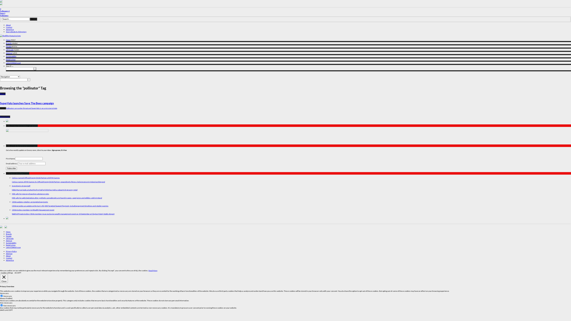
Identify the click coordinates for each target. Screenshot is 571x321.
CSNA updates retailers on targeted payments (30, 202)
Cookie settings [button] (7, 273)
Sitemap (9, 253)
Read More (153, 270)
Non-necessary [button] (6, 303)
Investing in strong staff (21, 186)
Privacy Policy (11, 251)
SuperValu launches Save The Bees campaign (27, 103)
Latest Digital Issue (13, 63)
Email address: (12, 163)
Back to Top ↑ (5, 117)
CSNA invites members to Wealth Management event (33, 210)
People (8, 46)
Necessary (7, 296)
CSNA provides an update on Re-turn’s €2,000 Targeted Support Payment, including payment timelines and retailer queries (60, 206)
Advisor (9, 53)
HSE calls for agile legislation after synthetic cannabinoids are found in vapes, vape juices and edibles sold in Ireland (57, 198)
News (8, 40)
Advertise (10, 29)
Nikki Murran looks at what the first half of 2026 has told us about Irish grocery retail (44, 190)
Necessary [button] (4, 293)
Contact (9, 27)
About (8, 25)
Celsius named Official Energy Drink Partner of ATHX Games (36, 178)
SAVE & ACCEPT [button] (6, 310)
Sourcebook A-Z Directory (16, 32)
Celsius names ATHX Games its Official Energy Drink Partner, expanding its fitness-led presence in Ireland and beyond (58, 182)
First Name (10, 159)
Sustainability (11, 56)
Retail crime (10, 59)
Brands (9, 43)
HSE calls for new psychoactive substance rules (30, 194)
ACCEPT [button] (18, 273)
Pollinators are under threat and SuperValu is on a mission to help (31, 108)
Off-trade (10, 50)
